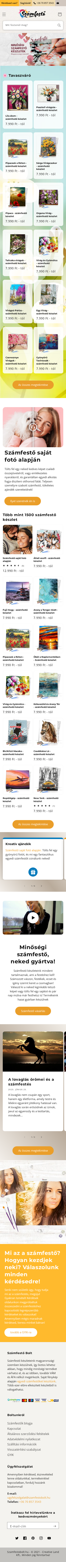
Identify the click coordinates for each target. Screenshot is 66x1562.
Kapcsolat (14, 1429)
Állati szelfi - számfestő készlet (47, 560)
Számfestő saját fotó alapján (14, 560)
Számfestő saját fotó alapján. (24, 850)
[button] (4, 14)
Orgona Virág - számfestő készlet (46, 215)
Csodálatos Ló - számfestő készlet (44, 753)
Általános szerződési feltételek (28, 1434)
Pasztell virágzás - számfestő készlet (46, 109)
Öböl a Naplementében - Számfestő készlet (47, 658)
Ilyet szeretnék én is (22, 501)
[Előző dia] (25, 886)
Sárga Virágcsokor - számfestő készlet (46, 166)
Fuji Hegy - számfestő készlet (15, 611)
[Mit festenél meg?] (59, 25)
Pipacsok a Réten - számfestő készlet (16, 164)
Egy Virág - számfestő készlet (46, 312)
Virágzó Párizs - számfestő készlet (16, 312)
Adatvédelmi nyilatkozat (23, 1439)
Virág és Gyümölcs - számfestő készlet (46, 263)
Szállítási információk (21, 1444)
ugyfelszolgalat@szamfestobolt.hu (28, 1497)
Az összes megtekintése (33, 385)
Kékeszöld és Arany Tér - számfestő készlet (47, 706)
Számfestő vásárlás (33, 1011)
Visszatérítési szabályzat (24, 1450)
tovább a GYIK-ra (20, 1332)
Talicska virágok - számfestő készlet (16, 262)
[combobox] (33, 25)
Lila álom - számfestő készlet (16, 117)
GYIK (10, 1455)
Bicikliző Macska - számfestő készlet (13, 753)
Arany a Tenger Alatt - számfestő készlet (46, 611)
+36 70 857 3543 (45, 3)
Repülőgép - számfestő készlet (16, 800)
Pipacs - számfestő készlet (16, 215)
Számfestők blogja (19, 1423)
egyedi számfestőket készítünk (36, 1381)
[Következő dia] (41, 886)
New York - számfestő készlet (46, 800)
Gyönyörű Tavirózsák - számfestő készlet (46, 360)
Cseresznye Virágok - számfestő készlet (16, 360)
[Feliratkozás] (55, 1526)
